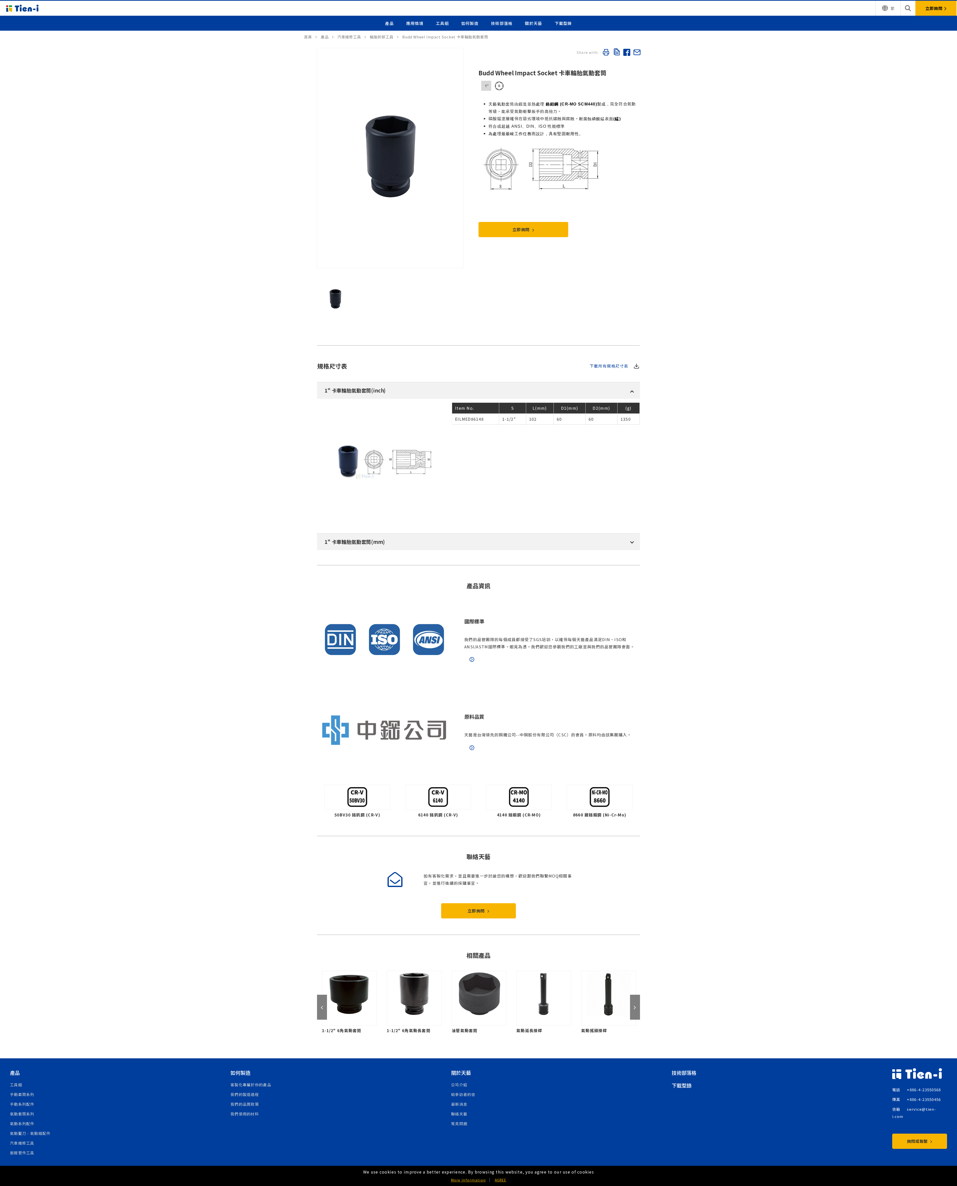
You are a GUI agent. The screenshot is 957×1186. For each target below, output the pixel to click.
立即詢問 (521, 229)
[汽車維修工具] (351, 36)
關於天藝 (533, 23)
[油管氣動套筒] (429, 1002)
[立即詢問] (936, 8)
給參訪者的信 (463, 1094)
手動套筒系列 (22, 1094)
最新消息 (459, 1104)
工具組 (442, 23)
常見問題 (459, 1123)
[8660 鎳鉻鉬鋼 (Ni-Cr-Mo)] (600, 803)
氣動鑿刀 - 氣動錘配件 (30, 1133)
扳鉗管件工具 (22, 1152)
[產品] (327, 36)
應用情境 (414, 23)
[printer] (606, 53)
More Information (468, 1180)
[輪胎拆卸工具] (384, 36)
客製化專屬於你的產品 (251, 1084)
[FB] (626, 53)
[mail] (637, 53)
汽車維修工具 (22, 1143)
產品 (389, 23)
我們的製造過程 (245, 1094)
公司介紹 (459, 1084)
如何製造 (469, 23)
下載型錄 (563, 23)
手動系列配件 (22, 1104)
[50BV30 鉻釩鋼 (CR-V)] (357, 803)
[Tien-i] (310, 36)
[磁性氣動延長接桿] (623, 1002)
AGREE (500, 1180)
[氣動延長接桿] (494, 1002)
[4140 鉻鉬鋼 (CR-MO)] (519, 803)
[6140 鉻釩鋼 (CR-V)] (438, 803)
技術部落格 (501, 23)
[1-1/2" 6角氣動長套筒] (364, 1002)
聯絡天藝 (459, 1113)
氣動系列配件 (22, 1123)
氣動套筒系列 (22, 1113)
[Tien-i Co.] (22, 8)
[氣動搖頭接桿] (559, 1002)
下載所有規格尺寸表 (609, 366)
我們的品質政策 (245, 1104)
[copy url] (616, 52)
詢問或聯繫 (918, 1141)
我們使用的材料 (245, 1113)
